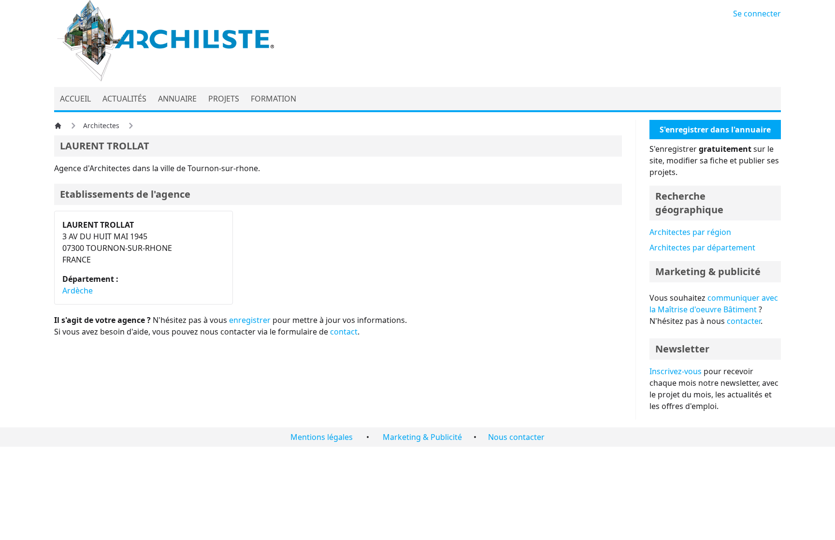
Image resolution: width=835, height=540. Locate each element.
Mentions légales (321, 437)
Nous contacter (516, 437)
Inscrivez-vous (675, 371)
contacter (744, 321)
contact (344, 331)
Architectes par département (702, 247)
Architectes (101, 125)
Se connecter (757, 13)
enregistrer (250, 320)
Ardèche (77, 290)
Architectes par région (690, 232)
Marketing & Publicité (422, 437)
